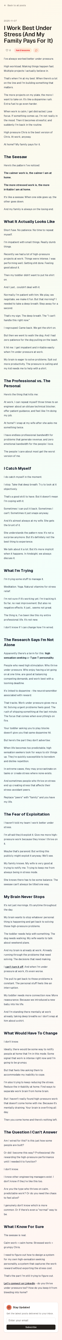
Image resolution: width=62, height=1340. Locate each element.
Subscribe (31, 1327)
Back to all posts (17, 5)
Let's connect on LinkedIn (19, 1283)
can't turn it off (14, 966)
